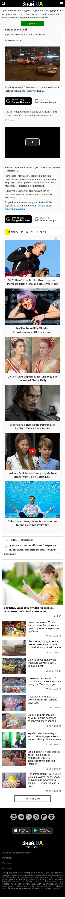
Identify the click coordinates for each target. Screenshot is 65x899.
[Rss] (13, 817)
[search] (3, 3)
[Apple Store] (22, 830)
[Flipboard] (44, 817)
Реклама (6, 857)
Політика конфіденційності (16, 852)
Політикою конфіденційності (42, 14)
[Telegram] (21, 817)
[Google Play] (42, 830)
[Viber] (29, 817)
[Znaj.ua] (32, 3)
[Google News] (36, 817)
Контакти (7, 868)
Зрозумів (32, 23)
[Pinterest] (51, 817)
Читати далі (32, 798)
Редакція (6, 863)
